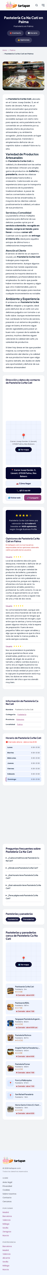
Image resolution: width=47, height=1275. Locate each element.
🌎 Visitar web (14, 497)
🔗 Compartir (33, 498)
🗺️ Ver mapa (23, 449)
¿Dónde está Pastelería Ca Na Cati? (23, 868)
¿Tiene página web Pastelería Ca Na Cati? (22, 896)
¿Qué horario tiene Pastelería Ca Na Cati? (22, 876)
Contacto (7, 1197)
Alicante (6, 1258)
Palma (12, 50)
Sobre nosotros (9, 1194)
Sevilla (5, 1228)
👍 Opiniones (23, 40)
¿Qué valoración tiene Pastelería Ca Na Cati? (23, 886)
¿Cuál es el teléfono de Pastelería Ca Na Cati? (22, 859)
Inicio (5, 50)
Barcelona (7, 1216)
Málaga (6, 1224)
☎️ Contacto (15, 33)
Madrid (6, 1212)
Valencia (6, 1220)
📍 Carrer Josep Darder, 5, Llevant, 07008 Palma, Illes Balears (23, 473)
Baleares (20, 719)
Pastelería (21, 714)
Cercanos (7, 1201)
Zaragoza (7, 1231)
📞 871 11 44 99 (23, 490)
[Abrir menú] (43, 5)
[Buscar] (36, 5)
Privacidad (7, 1186)
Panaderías (28, 919)
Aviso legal (7, 1182)
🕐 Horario (32, 33)
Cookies (6, 1190)
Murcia (6, 1235)
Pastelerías (13, 919)
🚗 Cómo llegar (23, 483)
